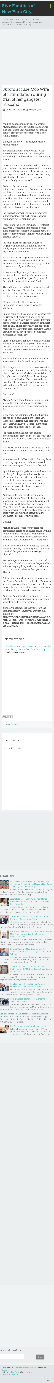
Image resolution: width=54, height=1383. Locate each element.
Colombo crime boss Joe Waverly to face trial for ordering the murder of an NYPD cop (28, 648)
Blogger (4, 1370)
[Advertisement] (27, 58)
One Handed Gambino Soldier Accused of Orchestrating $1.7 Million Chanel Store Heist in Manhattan (31, 969)
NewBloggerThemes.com (10, 1374)
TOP (50, 1380)
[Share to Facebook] (11, 716)
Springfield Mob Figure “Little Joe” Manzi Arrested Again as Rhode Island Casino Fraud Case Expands (30, 901)
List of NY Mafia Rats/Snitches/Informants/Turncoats (24, 1014)
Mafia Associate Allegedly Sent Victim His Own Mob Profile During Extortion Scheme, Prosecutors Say (31, 934)
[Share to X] (8, 716)
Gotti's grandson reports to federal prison (28, 1026)
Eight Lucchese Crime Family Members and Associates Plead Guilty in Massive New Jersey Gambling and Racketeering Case (31, 884)
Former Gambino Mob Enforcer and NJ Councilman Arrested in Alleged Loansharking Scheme (31, 951)
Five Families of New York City (18, 8)
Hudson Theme (14, 1372)
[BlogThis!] (6, 716)
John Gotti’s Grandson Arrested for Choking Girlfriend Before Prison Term (30, 917)
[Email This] (3, 716)
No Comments (13, 724)
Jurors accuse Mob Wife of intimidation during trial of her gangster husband (26, 96)
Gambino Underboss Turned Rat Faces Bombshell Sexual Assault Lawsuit (27, 985)
